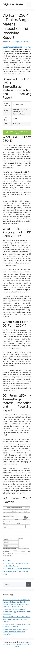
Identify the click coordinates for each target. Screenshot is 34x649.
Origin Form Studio (13, 4)
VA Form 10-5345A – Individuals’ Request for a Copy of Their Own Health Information (17, 612)
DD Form (8, 560)
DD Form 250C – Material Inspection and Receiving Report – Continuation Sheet (16, 571)
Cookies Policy (11, 644)
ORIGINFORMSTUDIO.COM (12, 47)
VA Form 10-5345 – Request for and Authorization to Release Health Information (15, 632)
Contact (17, 646)
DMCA (19, 644)
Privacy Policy (26, 644)
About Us (21, 642)
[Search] (28, 584)
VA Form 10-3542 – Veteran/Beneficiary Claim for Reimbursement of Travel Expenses (16, 619)
